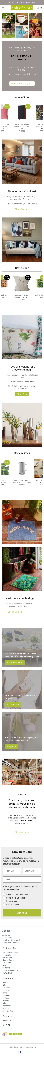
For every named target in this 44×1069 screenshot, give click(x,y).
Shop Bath (11, 746)
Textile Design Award (11, 940)
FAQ (4, 965)
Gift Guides (7, 962)
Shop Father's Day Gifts (22, 83)
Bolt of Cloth (18, 1047)
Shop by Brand (8, 1011)
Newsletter (6, 1020)
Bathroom (6, 998)
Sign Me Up (22, 913)
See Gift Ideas (13, 704)
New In (5, 982)
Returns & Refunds (10, 970)
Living (4, 993)
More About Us (22, 832)
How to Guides (8, 960)
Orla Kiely (6, 1008)
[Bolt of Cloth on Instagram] (9, 1025)
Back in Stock (22, 453)
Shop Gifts (22, 394)
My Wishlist (7, 973)
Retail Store (7, 937)
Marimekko (6, 1006)
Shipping (6, 968)
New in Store (22, 97)
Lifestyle (5, 1000)
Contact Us (6, 955)
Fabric (4, 1003)
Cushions (6, 987)
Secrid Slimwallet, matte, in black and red (22, 126)
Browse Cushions (15, 662)
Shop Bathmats (15, 611)
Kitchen (5, 990)
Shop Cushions (22, 209)
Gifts (4, 985)
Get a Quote (7, 957)
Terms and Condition (11, 943)
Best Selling (22, 268)
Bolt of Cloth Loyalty (10, 952)
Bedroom (6, 995)
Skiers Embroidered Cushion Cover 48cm (22, 296)
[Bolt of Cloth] (22, 7)
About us (6, 935)
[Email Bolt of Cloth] (3, 1025)
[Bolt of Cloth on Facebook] (6, 1025)
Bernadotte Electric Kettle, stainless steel (22, 481)
